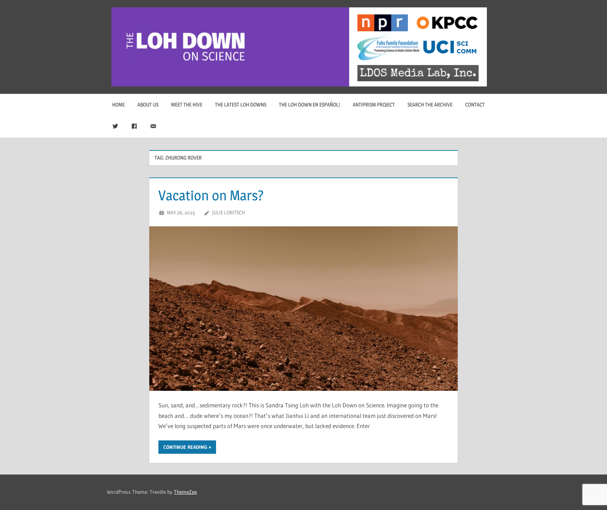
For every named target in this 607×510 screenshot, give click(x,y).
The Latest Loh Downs (240, 104)
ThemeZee (185, 492)
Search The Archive (429, 104)
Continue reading (185, 447)
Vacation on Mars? (211, 195)
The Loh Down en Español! (309, 104)
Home (118, 104)
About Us (147, 104)
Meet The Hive (186, 104)
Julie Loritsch (228, 212)
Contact (475, 104)
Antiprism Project (374, 104)
